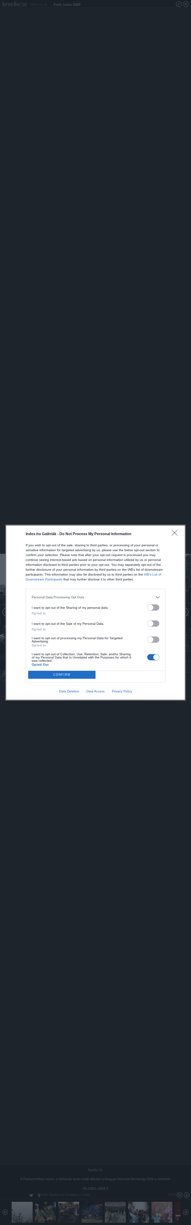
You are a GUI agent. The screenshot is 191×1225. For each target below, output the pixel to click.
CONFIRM (62, 674)
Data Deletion (69, 691)
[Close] (176, 534)
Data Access (95, 691)
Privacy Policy (122, 691)
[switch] (153, 607)
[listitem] (95, 597)
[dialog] (95, 612)
